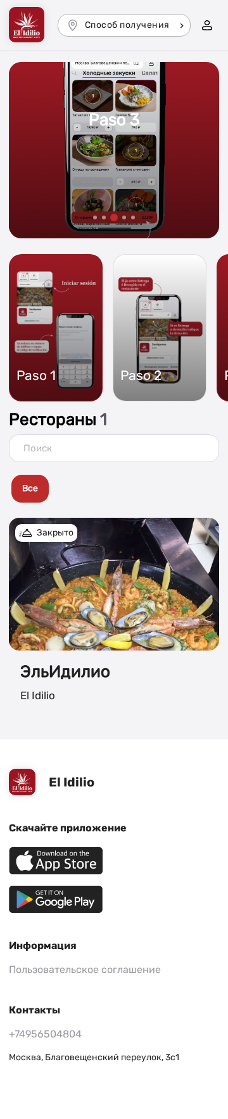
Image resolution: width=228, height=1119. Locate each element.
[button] (95, 217)
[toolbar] (114, 490)
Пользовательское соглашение (85, 969)
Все (30, 488)
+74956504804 (45, 1034)
